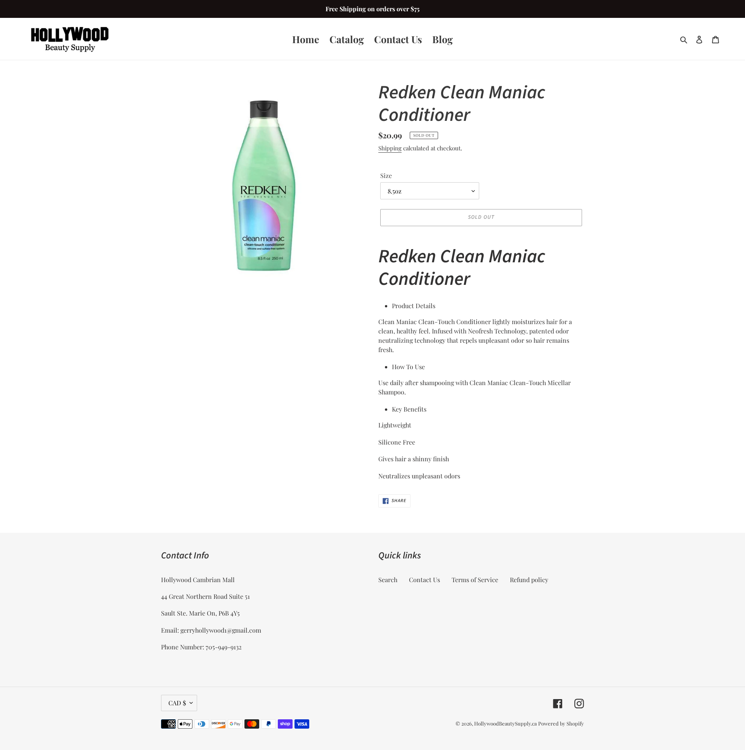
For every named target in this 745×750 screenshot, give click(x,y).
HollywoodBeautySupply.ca (505, 723)
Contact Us (424, 580)
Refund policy (529, 580)
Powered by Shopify (561, 723)
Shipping (390, 148)
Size (386, 175)
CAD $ (177, 703)
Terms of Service (475, 580)
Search (387, 580)
